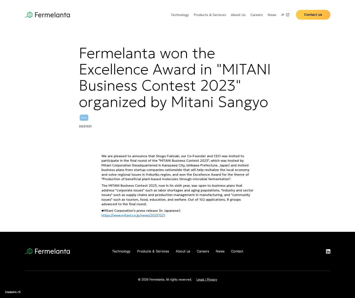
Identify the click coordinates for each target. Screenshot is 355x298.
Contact (237, 251)
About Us (238, 15)
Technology (180, 15)
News (272, 15)
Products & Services (210, 15)
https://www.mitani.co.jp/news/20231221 (133, 215)
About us (183, 251)
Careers (256, 15)
